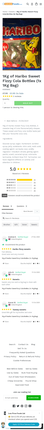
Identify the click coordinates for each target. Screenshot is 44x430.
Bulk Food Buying (29, 373)
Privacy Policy (10, 356)
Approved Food (22, 385)
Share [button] (7, 263)
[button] (34, 263)
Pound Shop (30, 381)
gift (16, 224)
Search (12, 344)
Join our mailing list (22, 392)
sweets (34, 224)
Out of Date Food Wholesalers (22, 377)
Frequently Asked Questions (22, 352)
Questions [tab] (20, 206)
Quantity (6, 99)
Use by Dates (13, 373)
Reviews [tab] (6, 206)
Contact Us (23, 344)
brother (7, 224)
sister (24, 224)
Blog (33, 344)
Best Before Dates (15, 369)
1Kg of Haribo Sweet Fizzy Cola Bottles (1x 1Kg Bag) (20, 258)
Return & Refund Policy (29, 356)
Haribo (6, 89)
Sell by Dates (31, 369)
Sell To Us (22, 348)
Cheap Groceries (15, 381)
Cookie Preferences (22, 360)
